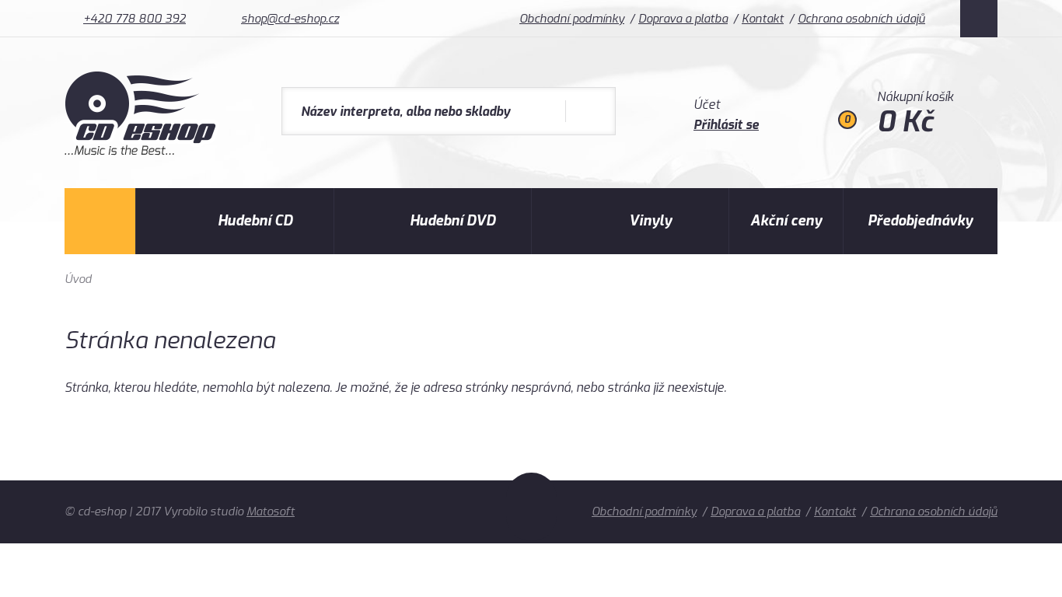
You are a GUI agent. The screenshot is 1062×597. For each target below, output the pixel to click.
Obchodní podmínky (571, 18)
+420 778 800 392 (134, 18)
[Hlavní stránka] (142, 151)
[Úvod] (100, 221)
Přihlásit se (726, 125)
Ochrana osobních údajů (861, 18)
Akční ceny (786, 220)
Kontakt (763, 18)
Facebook (978, 18)
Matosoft (270, 511)
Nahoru (531, 507)
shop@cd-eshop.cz (290, 18)
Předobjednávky (920, 220)
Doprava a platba (683, 18)
